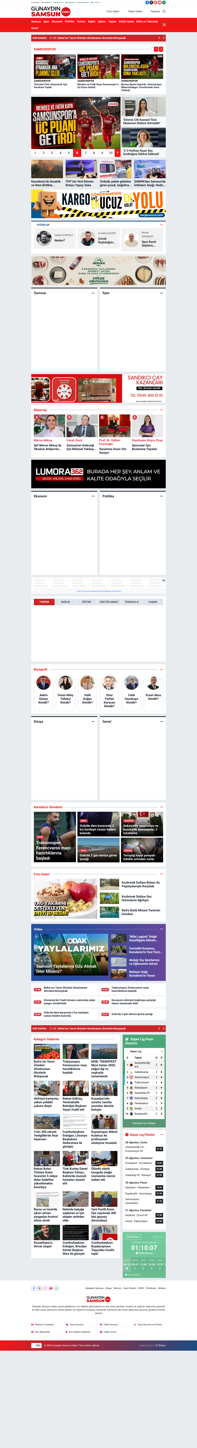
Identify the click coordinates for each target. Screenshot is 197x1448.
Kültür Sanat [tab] (109, 601)
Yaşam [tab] (152, 601)
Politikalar (151, 1288)
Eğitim (102, 21)
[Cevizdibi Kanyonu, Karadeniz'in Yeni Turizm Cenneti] (119, 949)
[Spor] (161, 293)
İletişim (117, 1288)
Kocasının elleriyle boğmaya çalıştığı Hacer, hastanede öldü (134, 1002)
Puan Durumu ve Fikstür (150, 1324)
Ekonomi (57, 21)
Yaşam (112, 21)
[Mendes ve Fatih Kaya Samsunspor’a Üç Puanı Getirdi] (98, 66)
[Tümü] (161, 409)
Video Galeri (135, 11)
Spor (46, 21)
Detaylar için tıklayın (144, 1123)
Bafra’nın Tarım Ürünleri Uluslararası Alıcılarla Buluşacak (65, 989)
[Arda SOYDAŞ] (131, 238)
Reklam (162, 1288)
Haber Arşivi (110, 1332)
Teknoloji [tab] (132, 601)
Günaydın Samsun (94, 1288)
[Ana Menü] (164, 25)
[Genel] (161, 721)
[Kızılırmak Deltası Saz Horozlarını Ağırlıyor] (109, 898)
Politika (69, 21)
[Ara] (164, 12)
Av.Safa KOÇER (63, 233)
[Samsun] (93, 293)
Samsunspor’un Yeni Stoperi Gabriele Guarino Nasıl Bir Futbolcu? (152, 240)
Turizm (81, 21)
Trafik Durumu (110, 1324)
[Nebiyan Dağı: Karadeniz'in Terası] (119, 973)
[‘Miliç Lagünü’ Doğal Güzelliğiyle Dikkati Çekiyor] (119, 938)
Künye (109, 1288)
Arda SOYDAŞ (150, 233)
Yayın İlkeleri (129, 1288)
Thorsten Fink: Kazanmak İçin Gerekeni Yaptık (50, 86)
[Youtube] (50, 1288)
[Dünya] (93, 721)
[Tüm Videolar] (161, 929)
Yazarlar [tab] (42, 224)
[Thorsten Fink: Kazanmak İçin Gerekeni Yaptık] (55, 66)
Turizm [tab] (44, 601)
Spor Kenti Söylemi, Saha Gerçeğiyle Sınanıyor (105, 243)
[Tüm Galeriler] (161, 874)
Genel (34, 28)
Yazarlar (155, 11)
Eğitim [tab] (86, 601)
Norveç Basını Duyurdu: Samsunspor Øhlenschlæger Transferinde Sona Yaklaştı (141, 87)
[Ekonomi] (93, 496)
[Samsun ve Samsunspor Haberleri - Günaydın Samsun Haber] (50, 11)
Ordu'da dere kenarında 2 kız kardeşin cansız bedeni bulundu (66, 1014)
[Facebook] (33, 1288)
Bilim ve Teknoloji (147, 21)
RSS (37, 1345)
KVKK (141, 1288)
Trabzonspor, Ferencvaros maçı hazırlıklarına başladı (130, 989)
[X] (39, 1288)
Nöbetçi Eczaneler (44, 1324)
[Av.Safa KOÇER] (44, 238)
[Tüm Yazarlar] (161, 224)
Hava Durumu (77, 1324)
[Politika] (161, 496)
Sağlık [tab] (65, 601)
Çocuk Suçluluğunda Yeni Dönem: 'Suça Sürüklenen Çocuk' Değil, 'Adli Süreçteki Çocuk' (63, 240)
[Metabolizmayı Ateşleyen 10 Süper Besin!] (65, 899)
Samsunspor (42, 80)
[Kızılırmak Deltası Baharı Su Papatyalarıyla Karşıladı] (109, 884)
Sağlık (91, 21)
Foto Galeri (113, 11)
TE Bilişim (160, 1345)
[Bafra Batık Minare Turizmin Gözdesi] (109, 912)
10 (110, 153)
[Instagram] (45, 1288)
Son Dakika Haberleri (79, 1332)
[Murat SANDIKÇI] (87, 239)
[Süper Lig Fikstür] (161, 1134)
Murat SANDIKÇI (104, 234)
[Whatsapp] (56, 1288)
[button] (159, 38)
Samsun (36, 21)
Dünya (38, 721)
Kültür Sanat (126, 21)
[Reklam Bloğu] (98, 203)
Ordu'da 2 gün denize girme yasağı (132, 1014)
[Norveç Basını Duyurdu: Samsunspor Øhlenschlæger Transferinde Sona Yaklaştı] (142, 66)
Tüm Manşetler (42, 1332)
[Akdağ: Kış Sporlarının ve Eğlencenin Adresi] (119, 961)
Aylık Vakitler (134, 1274)
